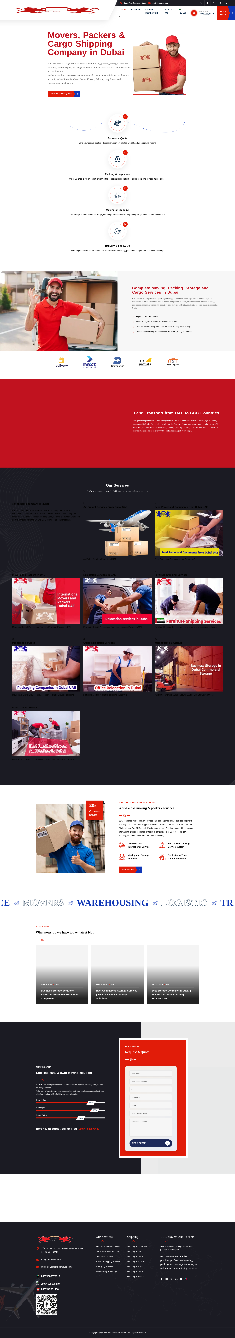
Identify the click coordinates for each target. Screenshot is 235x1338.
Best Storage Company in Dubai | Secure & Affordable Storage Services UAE (171, 994)
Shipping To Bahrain (136, 1261)
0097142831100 (47, 1289)
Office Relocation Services (99, 642)
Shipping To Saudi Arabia (138, 1246)
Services (136, 10)
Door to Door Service (24, 707)
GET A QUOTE (150, 1143)
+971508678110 (206, 14)
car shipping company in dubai (30, 504)
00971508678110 (48, 1276)
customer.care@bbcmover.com (56, 1267)
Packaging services (23, 642)
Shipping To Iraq (134, 1251)
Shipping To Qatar (135, 1256)
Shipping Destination (151, 11)
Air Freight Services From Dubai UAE (105, 507)
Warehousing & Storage (168, 642)
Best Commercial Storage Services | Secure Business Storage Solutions (116, 994)
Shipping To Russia (135, 1266)
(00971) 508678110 (88, 1129)
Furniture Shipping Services (171, 575)
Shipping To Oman (135, 1271)
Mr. (57, 984)
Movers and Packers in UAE (28, 575)
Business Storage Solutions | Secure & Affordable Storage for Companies (60, 994)
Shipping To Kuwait (135, 1277)
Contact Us (169, 11)
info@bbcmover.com (160, 3)
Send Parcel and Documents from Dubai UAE (181, 507)
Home (123, 10)
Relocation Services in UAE (99, 575)
